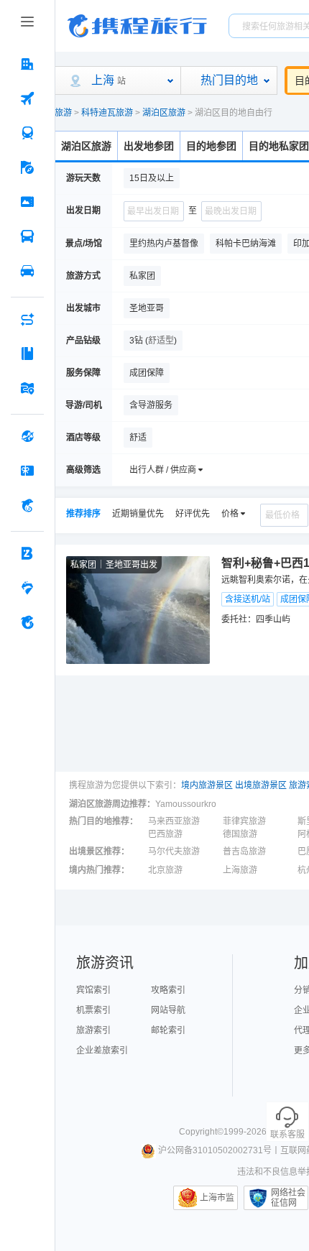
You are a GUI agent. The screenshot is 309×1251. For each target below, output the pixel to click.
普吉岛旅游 (244, 851)
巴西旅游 (165, 834)
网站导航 (168, 1010)
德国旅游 (240, 834)
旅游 (63, 113)
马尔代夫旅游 (174, 851)
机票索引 (93, 1010)
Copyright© (201, 1132)
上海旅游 (240, 870)
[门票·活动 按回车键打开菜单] (27, 202)
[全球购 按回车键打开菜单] (27, 436)
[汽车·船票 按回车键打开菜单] (27, 236)
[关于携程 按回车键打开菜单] (27, 622)
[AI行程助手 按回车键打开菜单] (27, 319)
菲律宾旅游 (244, 821)
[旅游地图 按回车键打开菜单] (27, 388)
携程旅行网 (137, 25)
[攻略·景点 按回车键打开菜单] (27, 353)
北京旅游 (165, 870)
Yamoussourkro (185, 804)
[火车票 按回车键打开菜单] (27, 133)
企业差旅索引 (102, 1050)
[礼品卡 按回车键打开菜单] (27, 471)
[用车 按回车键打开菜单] (27, 271)
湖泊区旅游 (163, 113)
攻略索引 (168, 990)
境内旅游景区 (207, 785)
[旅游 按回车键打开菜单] (27, 167)
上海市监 (217, 1198)
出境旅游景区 (261, 785)
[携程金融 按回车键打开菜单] (27, 505)
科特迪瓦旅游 (107, 113)
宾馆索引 (93, 990)
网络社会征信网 (288, 1198)
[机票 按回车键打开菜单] (27, 98)
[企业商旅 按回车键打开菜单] (27, 553)
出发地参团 (149, 146)
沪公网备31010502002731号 (215, 1150)
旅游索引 (93, 1030)
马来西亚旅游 (174, 821)
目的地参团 (211, 146)
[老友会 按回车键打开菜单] (27, 588)
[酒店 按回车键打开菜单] (27, 64)
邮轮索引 (168, 1030)
